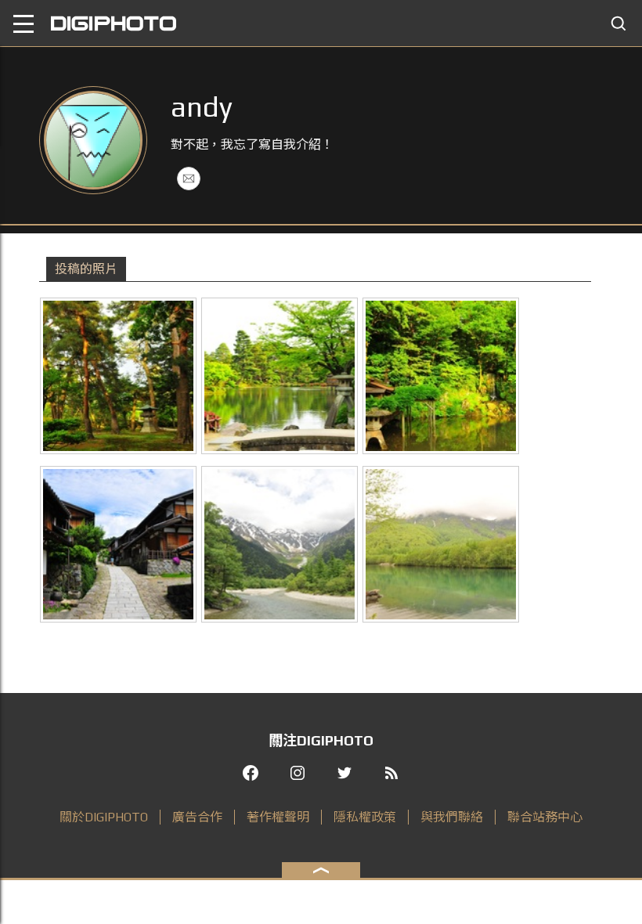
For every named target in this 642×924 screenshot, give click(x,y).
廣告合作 (197, 817)
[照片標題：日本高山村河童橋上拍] (279, 544)
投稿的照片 (86, 269)
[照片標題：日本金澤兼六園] (118, 376)
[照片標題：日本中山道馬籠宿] (118, 544)
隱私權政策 (365, 817)
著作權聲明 (278, 817)
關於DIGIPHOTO (104, 817)
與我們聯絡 (451, 817)
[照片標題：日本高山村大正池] (440, 544)
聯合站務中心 (544, 817)
